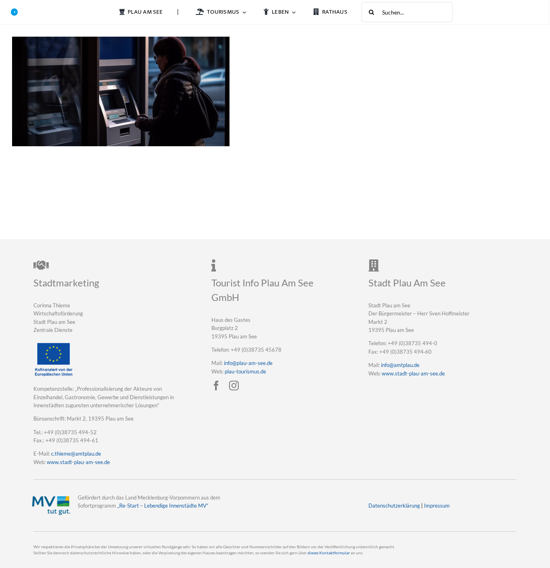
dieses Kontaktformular (329, 553)
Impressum (437, 505)
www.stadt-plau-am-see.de (78, 462)
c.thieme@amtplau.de (76, 453)
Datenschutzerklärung (394, 505)
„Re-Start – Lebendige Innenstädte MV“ (163, 505)
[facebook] (216, 385)
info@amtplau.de (400, 365)
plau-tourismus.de (245, 371)
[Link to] (14, 12)
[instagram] (234, 385)
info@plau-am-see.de (248, 363)
